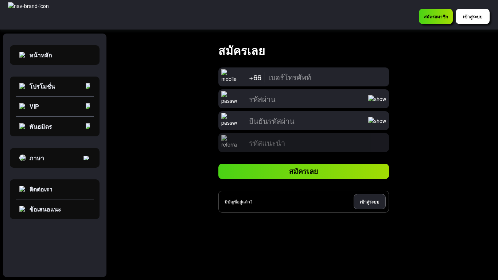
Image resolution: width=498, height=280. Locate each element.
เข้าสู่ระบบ (370, 201)
